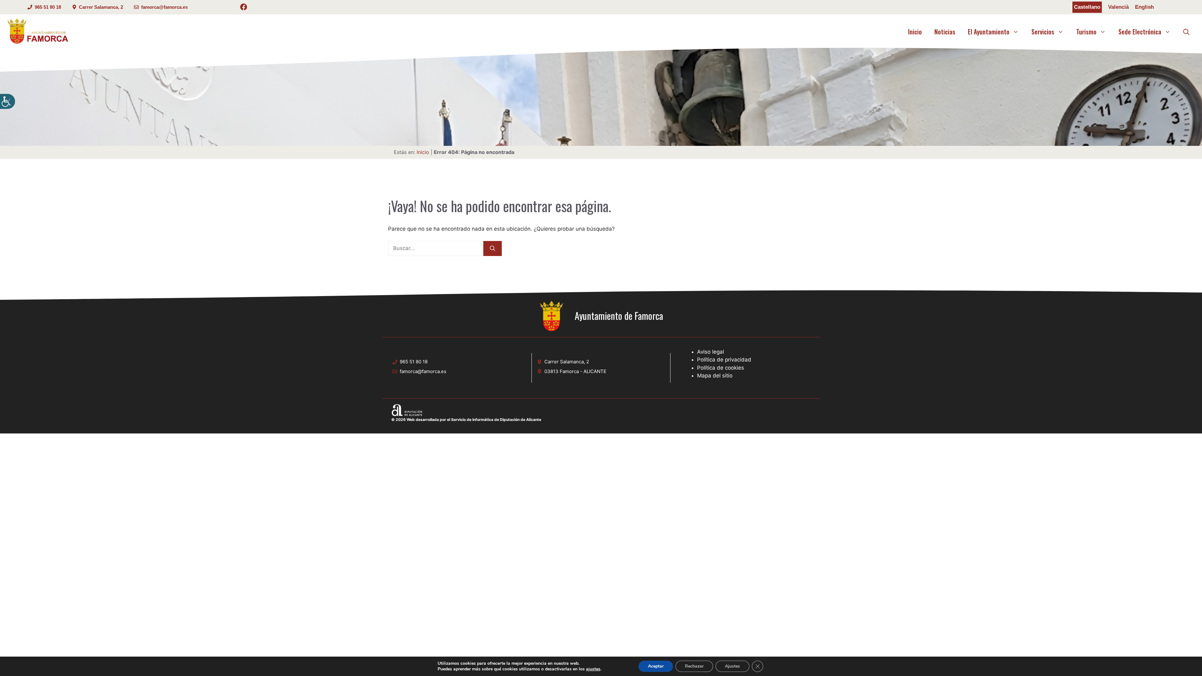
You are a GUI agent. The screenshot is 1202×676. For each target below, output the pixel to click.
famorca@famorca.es (164, 7)
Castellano (1087, 7)
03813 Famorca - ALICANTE (575, 371)
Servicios (1042, 31)
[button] (1186, 31)
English (1144, 7)
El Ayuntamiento (988, 31)
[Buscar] (492, 248)
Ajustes (732, 666)
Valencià (1118, 7)
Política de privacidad (724, 359)
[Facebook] (243, 8)
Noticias (944, 31)
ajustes (593, 669)
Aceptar (656, 666)
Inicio (915, 31)
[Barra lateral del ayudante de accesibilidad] (7, 101)
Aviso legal (710, 352)
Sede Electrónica (1139, 31)
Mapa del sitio (714, 375)
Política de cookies (720, 368)
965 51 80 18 (48, 7)
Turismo (1086, 31)
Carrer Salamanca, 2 (101, 7)
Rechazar (694, 666)
